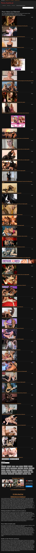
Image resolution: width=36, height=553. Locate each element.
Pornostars (13, 5)
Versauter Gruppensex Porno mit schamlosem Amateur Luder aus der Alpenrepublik (15, 138)
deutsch (8, 468)
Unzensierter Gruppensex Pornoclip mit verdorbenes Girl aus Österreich (13, 414)
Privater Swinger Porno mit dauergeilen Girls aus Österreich (11, 403)
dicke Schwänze (13, 468)
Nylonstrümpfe (11, 473)
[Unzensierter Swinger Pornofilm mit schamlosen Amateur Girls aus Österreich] (18, 387)
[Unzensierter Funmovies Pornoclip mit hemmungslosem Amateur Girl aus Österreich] (18, 107)
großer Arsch (19, 470)
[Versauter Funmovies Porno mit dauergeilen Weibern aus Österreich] (18, 323)
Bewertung (8, 5)
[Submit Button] (32, 8)
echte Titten (31, 468)
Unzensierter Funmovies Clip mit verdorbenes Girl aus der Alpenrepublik (13, 170)
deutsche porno (17, 0)
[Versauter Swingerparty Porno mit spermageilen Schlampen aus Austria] (18, 241)
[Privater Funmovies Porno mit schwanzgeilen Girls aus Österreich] (18, 301)
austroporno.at (7, 0)
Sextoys (29, 473)
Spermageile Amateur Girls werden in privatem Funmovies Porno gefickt (13, 102)
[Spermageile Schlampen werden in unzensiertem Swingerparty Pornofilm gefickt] (18, 20)
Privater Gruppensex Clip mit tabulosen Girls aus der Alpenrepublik (13, 339)
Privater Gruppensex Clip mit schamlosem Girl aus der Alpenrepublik (13, 225)
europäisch (8, 470)
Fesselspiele (13, 470)
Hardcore (30, 470)
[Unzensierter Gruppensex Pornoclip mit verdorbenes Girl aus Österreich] (18, 409)
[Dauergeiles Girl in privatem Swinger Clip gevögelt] (18, 86)
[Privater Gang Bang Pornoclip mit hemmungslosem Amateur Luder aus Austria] (18, 231)
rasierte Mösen (18, 473)
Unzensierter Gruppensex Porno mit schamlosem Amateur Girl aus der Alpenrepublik (15, 274)
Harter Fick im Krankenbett (6, 435)
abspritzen (3, 466)
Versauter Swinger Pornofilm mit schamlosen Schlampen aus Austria (13, 47)
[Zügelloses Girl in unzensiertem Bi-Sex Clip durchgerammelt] (18, 188)
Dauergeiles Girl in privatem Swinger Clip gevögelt (10, 91)
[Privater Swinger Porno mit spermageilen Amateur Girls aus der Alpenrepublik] (18, 366)
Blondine (21, 466)
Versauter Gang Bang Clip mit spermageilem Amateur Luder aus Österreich (14, 285)
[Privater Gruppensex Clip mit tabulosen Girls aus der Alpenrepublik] (18, 334)
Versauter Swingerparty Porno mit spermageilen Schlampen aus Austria (13, 246)
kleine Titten (9, 472)
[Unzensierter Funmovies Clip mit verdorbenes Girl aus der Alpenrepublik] (18, 165)
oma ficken (12, 0)
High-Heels (3, 472)
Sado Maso (24, 473)
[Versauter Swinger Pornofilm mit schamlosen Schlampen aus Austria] (18, 42)
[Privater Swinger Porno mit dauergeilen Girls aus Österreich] (18, 398)
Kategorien (4, 5)
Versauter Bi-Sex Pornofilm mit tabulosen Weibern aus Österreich (12, 457)
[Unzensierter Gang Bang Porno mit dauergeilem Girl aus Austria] (18, 209)
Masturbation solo (27, 472)
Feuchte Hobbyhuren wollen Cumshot (8, 446)
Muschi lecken (4, 473)
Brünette (30, 466)
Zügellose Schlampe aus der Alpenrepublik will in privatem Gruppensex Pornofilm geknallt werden (18, 80)
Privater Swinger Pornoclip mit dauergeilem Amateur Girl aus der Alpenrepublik (14, 203)
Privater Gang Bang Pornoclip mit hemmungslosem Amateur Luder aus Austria (14, 236)
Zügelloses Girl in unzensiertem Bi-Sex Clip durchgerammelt (11, 193)
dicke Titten (20, 468)
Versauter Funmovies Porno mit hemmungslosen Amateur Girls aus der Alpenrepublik (15, 159)
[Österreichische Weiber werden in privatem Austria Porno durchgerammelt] (18, 420)
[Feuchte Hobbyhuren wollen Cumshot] (18, 441)
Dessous (3, 468)
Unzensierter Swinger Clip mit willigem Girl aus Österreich (11, 349)
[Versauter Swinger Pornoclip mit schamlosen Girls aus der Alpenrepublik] (18, 377)
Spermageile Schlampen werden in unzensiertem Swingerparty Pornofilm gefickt (15, 25)
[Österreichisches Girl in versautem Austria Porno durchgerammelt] (18, 53)
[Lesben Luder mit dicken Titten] (18, 355)
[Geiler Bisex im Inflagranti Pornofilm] (18, 291)
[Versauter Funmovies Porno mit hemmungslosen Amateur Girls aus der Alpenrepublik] (18, 154)
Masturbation (20, 472)
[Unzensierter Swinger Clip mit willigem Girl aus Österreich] (18, 344)
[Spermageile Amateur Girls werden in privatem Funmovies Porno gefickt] (18, 97)
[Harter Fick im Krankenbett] (18, 430)
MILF (32, 472)
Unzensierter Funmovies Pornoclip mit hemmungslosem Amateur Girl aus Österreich (15, 112)
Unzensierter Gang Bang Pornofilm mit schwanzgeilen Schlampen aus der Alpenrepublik (16, 257)
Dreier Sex (26, 468)
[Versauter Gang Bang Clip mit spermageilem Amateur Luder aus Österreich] (18, 280)
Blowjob (26, 466)
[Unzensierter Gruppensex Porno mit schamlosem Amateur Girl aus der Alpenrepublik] (18, 269)
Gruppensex (24, 470)
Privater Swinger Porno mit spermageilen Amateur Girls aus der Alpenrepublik (14, 371)
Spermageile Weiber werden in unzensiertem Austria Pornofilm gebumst (13, 36)
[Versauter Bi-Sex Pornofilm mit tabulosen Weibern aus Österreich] (18, 452)
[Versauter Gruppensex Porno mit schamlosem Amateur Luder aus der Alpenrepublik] (18, 133)
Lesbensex (14, 472)
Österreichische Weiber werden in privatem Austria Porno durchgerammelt (14, 425)
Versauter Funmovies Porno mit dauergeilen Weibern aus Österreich (13, 328)
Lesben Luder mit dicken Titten (7, 360)
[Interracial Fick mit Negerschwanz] (18, 312)
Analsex (13, 466)
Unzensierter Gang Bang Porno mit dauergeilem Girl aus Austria (12, 214)
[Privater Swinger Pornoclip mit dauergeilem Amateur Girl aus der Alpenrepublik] (18, 198)
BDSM (17, 466)
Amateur (9, 466)
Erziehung (3, 470)
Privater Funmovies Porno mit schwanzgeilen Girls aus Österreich (12, 306)
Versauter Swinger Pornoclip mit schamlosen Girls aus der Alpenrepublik (13, 382)
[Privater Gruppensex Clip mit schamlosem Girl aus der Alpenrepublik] (18, 220)
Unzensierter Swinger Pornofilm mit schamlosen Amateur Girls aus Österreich (14, 392)
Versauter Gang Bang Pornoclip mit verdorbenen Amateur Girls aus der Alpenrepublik (15, 149)
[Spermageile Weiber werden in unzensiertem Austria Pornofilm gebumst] (18, 31)
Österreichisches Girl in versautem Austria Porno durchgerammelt (12, 58)
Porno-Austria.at (7, 3)
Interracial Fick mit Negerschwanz (7, 317)
